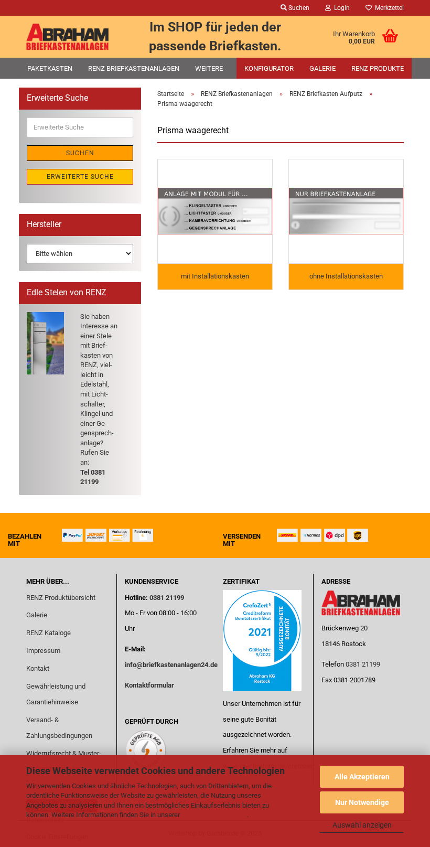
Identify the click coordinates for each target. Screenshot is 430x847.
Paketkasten (49, 68)
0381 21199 (166, 598)
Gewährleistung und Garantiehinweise (55, 694)
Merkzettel (388, 8)
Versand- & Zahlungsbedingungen (59, 727)
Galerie (322, 68)
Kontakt (37, 668)
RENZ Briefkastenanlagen (133, 68)
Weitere (209, 68)
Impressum (43, 651)
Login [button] (340, 8)
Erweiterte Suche (80, 176)
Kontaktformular (149, 685)
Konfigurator (269, 68)
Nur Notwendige (362, 802)
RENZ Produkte (377, 68)
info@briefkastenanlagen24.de (171, 665)
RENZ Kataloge (48, 633)
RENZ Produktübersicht (60, 598)
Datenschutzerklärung (214, 815)
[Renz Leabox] (67, 37)
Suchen (80, 153)
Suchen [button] (298, 8)
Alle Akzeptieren (362, 777)
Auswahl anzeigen (362, 825)
